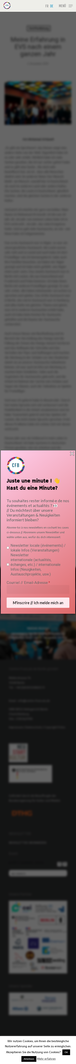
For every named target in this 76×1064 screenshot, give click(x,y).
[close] (72, 453)
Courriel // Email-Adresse (27, 582)
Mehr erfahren (46, 1058)
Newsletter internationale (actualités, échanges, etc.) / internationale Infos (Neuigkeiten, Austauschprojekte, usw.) (36, 564)
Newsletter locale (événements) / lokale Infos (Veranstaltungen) (38, 547)
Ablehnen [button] (29, 1058)
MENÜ (62, 6)
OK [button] (66, 1052)
